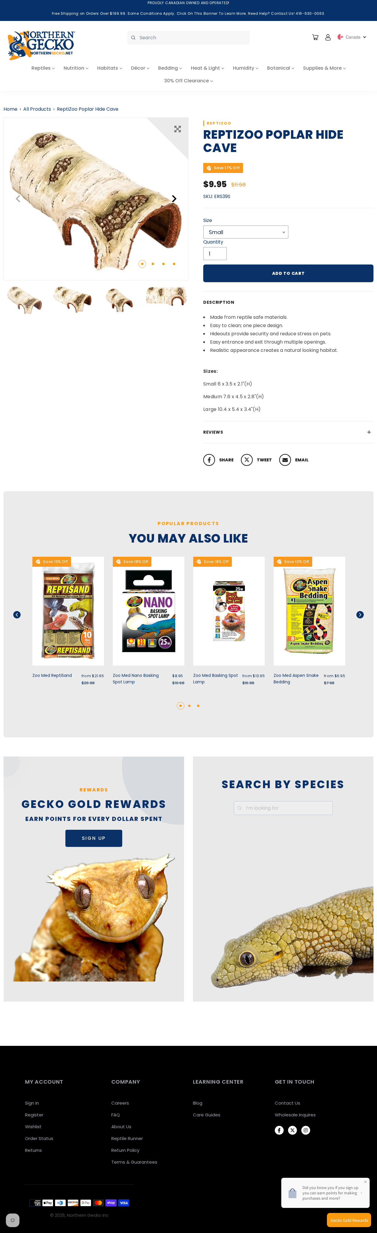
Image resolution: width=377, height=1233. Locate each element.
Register (34, 1115)
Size (207, 220)
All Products (37, 109)
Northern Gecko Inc (88, 1215)
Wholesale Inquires (295, 1115)
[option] (96, 199)
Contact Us (287, 1103)
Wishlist (33, 1126)
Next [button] (174, 198)
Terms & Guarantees (134, 1162)
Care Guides (206, 1115)
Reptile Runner (127, 1138)
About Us (121, 1126)
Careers (120, 1103)
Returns (33, 1150)
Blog (197, 1103)
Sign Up (94, 838)
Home (10, 109)
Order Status (39, 1138)
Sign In (32, 1103)
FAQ (115, 1115)
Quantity (213, 242)
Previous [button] (17, 198)
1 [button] (142, 264)
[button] (24, 614)
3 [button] (163, 264)
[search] (188, 38)
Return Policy (125, 1150)
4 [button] (174, 264)
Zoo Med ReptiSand (52, 675)
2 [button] (153, 264)
